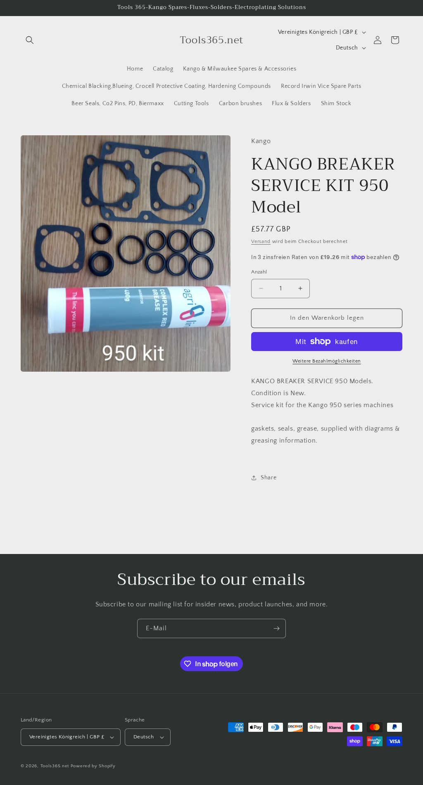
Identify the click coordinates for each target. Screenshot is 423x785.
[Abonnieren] (276, 628)
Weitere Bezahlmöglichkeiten (326, 361)
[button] (30, 40)
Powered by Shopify (93, 766)
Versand (261, 241)
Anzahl (259, 272)
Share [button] (268, 477)
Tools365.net (54, 766)
